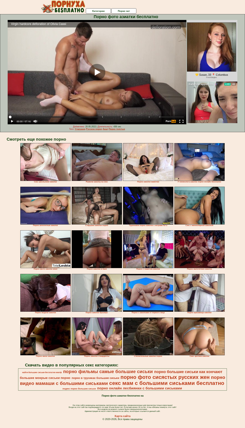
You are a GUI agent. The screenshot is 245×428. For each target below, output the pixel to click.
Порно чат (124, 11)
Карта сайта (122, 416)
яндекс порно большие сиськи (79, 388)
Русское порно (94, 129)
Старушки (80, 129)
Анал (105, 129)
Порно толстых (117, 129)
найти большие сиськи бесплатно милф (42, 372)
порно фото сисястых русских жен (165, 377)
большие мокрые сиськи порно (45, 378)
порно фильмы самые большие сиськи (108, 371)
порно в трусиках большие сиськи (95, 378)
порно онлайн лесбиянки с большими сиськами (139, 388)
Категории (98, 11)
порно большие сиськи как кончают (188, 372)
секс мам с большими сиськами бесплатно (166, 383)
